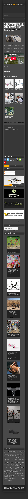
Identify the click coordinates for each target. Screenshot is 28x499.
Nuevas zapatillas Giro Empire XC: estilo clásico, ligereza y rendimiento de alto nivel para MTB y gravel (13, 441)
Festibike (6, 468)
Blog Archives (18, 165)
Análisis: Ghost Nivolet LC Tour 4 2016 (13, 335)
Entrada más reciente (8, 122)
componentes (19, 462)
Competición (8, 462)
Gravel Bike (14, 468)
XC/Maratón (8, 480)
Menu (6, 15)
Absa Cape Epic (20, 451)
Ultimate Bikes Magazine (17, 487)
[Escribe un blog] (6, 71)
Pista (18, 475)
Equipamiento (9, 467)
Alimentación (19, 452)
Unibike (13, 478)
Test (21, 476)
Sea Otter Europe (14, 476)
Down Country (7, 464)
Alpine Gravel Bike (12, 454)
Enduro (17, 465)
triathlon (6, 478)
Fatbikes (22, 467)
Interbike (22, 468)
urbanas (20, 29)
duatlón (12, 464)
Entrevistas (22, 465)
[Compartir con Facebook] (9, 71)
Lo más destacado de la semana (14, 471)
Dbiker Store (13, 186)
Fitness (9, 468)
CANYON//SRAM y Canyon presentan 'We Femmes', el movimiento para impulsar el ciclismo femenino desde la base (13, 273)
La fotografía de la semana (11, 470)
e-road (8, 465)
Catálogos (21, 455)
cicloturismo (21, 461)
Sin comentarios (12, 30)
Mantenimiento (21, 471)
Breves (5, 455)
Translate (14, 230)
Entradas (7, 171)
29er (14, 451)
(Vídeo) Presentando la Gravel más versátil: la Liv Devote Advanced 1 (13, 421)
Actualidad (13, 452)
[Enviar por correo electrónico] (4, 71)
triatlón (10, 478)
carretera (11, 456)
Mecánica (6, 473)
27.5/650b (9, 451)
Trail (23, 476)
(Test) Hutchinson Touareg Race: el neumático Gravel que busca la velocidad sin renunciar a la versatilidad (13, 314)
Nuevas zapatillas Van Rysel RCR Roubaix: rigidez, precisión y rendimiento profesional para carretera (13, 355)
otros (14, 475)
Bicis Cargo (22, 454)
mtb (18, 29)
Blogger (18, 220)
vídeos (5, 30)
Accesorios (7, 452)
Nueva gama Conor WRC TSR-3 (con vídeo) (13, 294)
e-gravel (21, 464)
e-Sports (12, 465)
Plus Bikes (22, 475)
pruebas (6, 476)
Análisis (18, 454)
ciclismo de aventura (9, 457)
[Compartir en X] (7, 71)
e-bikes (17, 464)
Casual (16, 455)
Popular (6, 165)
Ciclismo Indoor (14, 459)
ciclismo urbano (21, 459)
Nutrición (10, 475)
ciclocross (6, 461)
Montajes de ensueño (15, 473)
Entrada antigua (21, 122)
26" (5, 451)
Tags (12, 165)
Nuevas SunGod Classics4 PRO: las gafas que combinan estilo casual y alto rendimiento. (12, 377)
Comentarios (8, 173)
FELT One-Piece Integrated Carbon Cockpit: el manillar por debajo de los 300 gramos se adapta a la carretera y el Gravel (13, 400)
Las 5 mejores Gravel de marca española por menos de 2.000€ (13, 251)
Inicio (15, 122)
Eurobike (17, 467)
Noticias (6, 475)
